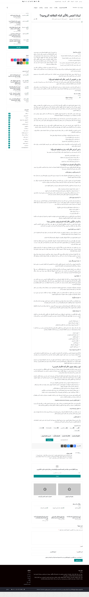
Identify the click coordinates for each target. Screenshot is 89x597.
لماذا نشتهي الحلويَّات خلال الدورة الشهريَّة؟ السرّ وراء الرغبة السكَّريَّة (15, 82)
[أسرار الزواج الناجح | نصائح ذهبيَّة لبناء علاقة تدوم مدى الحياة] (73, 511)
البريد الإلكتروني (79, 551)
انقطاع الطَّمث (56, 436)
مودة (70, 589)
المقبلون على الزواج (24, 119)
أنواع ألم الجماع (75, 436)
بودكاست (41, 7)
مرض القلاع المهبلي (46, 436)
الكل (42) (18, 47)
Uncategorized (25, 147)
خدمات (51, 7)
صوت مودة (26, 130)
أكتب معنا (64, 1)
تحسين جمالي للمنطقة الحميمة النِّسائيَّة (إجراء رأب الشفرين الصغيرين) (14, 22)
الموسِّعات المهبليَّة (69, 97)
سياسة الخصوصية (58, 1)
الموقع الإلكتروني (53, 551)
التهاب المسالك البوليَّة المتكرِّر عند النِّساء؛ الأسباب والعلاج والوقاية (14, 29)
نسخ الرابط (49, 439)
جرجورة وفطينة (25, 132)
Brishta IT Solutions (41, 589)
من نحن (80, 1)
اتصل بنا (76, 1)
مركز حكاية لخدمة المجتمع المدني (57, 589)
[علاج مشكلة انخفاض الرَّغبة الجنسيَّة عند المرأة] (24, 17)
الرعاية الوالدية (25, 124)
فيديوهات (35, 7)
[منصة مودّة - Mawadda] (78, 7)
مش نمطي (25, 137)
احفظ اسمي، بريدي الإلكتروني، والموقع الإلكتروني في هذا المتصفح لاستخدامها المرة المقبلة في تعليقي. (63, 557)
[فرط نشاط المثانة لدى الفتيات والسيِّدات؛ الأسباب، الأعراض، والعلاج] (24, 41)
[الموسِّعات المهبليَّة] (77, 99)
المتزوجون (26, 115)
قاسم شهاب (69, 453)
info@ (7, 589)
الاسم (81, 546)
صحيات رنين (25, 139)
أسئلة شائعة (25, 143)
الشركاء (72, 1)
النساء (26, 117)
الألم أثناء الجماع (65, 436)
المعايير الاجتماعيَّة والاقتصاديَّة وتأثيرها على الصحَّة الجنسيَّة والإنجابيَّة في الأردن (41, 518)
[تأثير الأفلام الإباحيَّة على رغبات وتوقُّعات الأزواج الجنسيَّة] (24, 100)
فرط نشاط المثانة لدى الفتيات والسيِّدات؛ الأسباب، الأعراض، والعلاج (14, 41)
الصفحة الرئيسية (62, 7)
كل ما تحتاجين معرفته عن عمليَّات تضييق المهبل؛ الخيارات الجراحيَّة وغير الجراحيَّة (14, 35)
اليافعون (26, 126)
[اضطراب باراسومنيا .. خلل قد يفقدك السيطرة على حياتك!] (24, 94)
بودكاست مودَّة (25, 134)
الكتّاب (68, 1)
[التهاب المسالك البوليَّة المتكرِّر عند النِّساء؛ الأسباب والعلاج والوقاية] (24, 29)
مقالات (56, 7)
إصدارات (46, 7)
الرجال (26, 122)
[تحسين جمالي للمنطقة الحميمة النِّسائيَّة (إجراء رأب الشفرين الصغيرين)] (24, 22)
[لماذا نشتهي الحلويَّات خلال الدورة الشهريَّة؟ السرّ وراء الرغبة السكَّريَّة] (57, 511)
